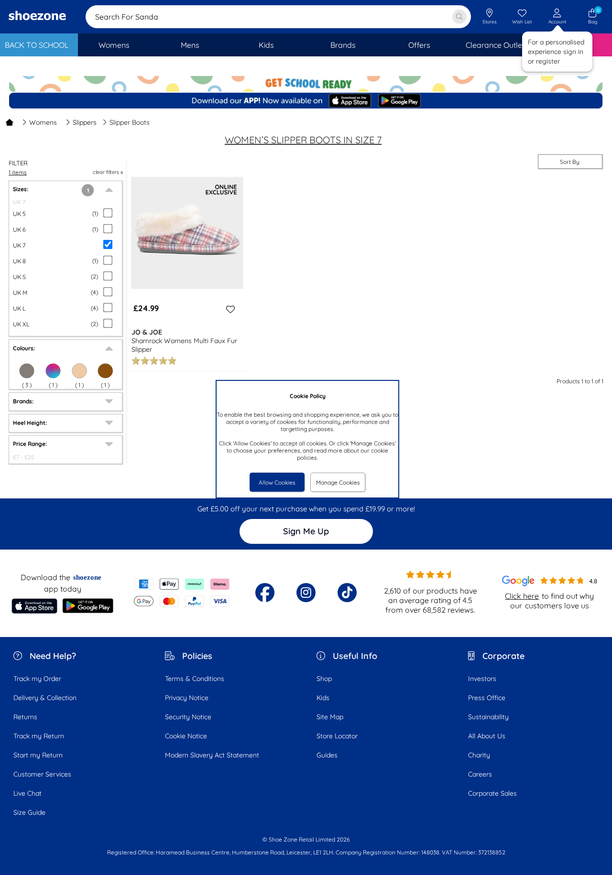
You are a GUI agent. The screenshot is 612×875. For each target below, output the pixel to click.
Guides (327, 755)
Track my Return (38, 736)
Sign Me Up (306, 531)
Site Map (330, 717)
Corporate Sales (492, 793)
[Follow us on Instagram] (306, 592)
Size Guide (29, 812)
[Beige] (79, 371)
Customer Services (42, 774)
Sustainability (488, 717)
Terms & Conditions (194, 678)
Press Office (486, 697)
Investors (482, 678)
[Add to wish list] (229, 309)
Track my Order (37, 678)
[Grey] (27, 371)
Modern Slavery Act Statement (212, 755)
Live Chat (27, 793)
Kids (323, 697)
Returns (25, 717)
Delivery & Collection (44, 697)
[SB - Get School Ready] (306, 84)
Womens (43, 122)
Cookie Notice (186, 736)
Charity (479, 755)
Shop (324, 678)
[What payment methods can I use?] (181, 592)
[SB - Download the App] (306, 101)
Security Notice (188, 717)
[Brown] (105, 371)
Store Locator (337, 736)
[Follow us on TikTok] (347, 592)
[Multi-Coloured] (53, 371)
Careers (480, 774)
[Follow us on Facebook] (264, 592)
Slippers (85, 122)
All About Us (486, 736)
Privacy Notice (186, 697)
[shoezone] (37, 16)
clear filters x (108, 172)
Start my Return (38, 755)
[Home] (9, 122)
